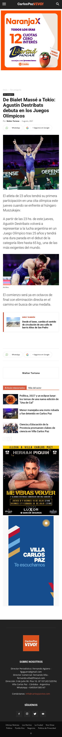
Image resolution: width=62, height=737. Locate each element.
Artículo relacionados (15, 388)
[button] (58, 4)
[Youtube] (43, 714)
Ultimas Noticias (12, 725)
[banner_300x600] (31, 604)
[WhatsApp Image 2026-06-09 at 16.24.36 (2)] (31, 514)
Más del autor (34, 388)
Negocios (31, 728)
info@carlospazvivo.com (38, 693)
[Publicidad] (31, 40)
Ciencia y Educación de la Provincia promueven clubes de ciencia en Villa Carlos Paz (37, 428)
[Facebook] (19, 714)
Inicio (5, 89)
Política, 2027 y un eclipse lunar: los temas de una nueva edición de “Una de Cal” (39, 399)
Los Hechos (27, 725)
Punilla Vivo (20, 728)
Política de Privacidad (47, 728)
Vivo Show (50, 725)
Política (9, 728)
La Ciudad (39, 725)
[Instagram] (27, 714)
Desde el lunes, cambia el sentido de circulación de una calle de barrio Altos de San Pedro (39, 324)
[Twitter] (35, 714)
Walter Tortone (13, 121)
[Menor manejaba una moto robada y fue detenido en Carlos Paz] (10, 413)
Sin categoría (15, 89)
